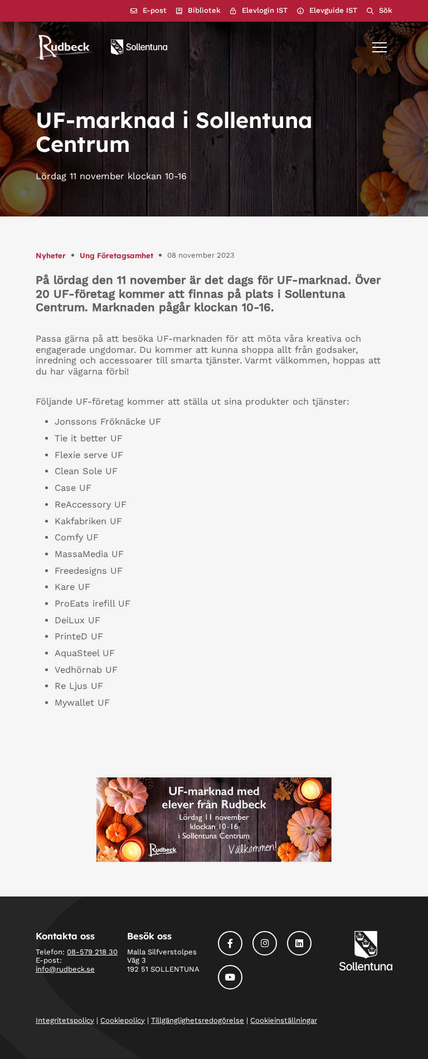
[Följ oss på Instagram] (264, 943)
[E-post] (148, 10)
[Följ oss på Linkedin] (299, 943)
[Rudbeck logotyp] (64, 47)
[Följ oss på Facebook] (230, 943)
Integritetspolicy (65, 1020)
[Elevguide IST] (327, 10)
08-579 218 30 (92, 952)
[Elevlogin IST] (259, 10)
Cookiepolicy (122, 1020)
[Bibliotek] (198, 10)
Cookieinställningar (283, 1020)
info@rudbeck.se (65, 969)
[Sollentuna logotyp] (139, 47)
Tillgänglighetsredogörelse (197, 1020)
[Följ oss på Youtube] (230, 977)
